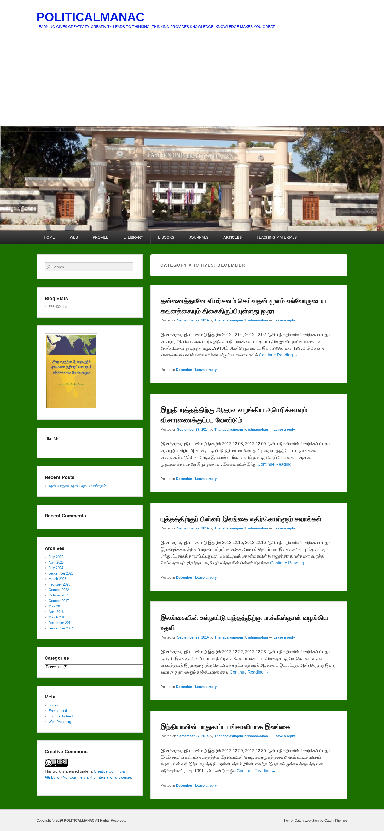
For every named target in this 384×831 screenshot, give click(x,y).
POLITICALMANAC (90, 17)
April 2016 (56, 612)
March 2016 (57, 617)
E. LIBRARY (133, 237)
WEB (74, 237)
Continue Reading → (278, 355)
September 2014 (61, 628)
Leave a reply (284, 320)
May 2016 (56, 606)
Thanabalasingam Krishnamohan (241, 320)
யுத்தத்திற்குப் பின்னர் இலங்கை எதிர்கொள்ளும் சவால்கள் (241, 518)
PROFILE (100, 237)
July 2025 (56, 557)
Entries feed (58, 711)
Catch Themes (335, 820)
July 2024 (56, 568)
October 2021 (59, 595)
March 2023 (57, 579)
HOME (49, 237)
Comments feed (61, 716)
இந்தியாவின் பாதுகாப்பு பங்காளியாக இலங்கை (225, 726)
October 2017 (59, 601)
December (184, 370)
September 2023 (61, 573)
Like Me (52, 439)
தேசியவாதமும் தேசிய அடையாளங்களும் (77, 486)
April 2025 (56, 562)
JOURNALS (198, 237)
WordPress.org (60, 722)
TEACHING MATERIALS (277, 237)
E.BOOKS (166, 237)
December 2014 (60, 623)
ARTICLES (232, 237)
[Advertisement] (192, 86)
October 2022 (59, 590)
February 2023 (59, 584)
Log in (53, 705)
